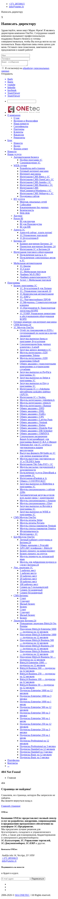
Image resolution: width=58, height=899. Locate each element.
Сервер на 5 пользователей (34, 587)
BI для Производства (31, 224)
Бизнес (23, 606)
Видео (17, 146)
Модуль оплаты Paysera (32, 523)
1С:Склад (25, 268)
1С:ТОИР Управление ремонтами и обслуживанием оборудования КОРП (38, 316)
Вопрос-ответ (21, 148)
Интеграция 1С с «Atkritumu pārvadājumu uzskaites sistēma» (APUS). (35, 392)
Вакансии (19, 134)
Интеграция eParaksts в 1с (33, 478)
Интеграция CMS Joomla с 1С (35, 182)
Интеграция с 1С (29, 534)
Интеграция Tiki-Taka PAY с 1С (36, 464)
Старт (23, 598)
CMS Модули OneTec (25, 517)
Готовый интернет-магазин (34, 171)
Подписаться (38, 879)
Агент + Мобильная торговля (35, 280)
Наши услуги (14, 154)
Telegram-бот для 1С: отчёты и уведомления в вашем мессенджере (36, 447)
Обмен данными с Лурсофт (34, 545)
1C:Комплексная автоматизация (37, 294)
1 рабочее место (28, 573)
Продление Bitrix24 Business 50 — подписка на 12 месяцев (38, 658)
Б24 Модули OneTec (24, 537)
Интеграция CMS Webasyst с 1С (37, 193)
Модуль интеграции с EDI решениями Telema (33, 354)
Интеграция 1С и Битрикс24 (35, 249)
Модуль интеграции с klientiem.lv (37, 400)
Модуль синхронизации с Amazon (38, 500)
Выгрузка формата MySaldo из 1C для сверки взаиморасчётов (38, 454)
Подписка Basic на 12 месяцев (36, 754)
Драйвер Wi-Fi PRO (30, 274)
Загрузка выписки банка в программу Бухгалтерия (33, 340)
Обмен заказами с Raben (32, 425)
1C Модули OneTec (24, 327)
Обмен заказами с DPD (32, 408)
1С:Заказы (25, 266)
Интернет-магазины (30, 174)
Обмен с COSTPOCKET (33, 481)
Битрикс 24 (20, 241)
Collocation (25, 204)
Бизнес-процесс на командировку (37, 550)
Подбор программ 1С (31, 160)
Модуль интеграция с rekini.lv (35, 402)
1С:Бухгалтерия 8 (29, 238)
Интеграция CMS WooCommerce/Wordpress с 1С (35, 189)
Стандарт (25, 601)
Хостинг (18, 215)
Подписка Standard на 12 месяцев (37, 749)
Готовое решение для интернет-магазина (35, 322)
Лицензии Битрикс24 (25, 620)
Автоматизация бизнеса (26, 157)
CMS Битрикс (21, 595)
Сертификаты (21, 126)
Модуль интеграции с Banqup (35, 405)
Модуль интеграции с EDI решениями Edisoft (33, 359)
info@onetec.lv (16, 6)
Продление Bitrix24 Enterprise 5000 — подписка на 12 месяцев (38, 630)
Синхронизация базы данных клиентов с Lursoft (35, 345)
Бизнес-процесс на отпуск (33, 553)
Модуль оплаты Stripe (31, 520)
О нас (17, 118)
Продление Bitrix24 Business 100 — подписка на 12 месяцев (37, 652)
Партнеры (19, 129)
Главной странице (10, 806)
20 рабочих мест (28, 578)
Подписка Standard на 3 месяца (36, 752)
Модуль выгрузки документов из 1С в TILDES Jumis (37, 460)
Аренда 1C (19, 229)
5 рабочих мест (28, 570)
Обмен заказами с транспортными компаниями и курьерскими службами (38, 366)
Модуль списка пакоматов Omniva (38, 528)
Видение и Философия (26, 120)
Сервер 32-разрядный (31, 590)
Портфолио (13, 760)
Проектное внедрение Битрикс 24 (38, 246)
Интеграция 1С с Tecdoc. (33, 397)
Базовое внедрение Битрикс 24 (36, 243)
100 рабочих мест (29, 584)
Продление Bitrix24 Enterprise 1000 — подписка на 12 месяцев (38, 636)
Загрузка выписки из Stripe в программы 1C (35, 379)
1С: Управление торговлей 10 (35, 291)
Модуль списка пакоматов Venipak (38, 525)
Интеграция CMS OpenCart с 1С (37, 179)
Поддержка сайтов (29, 196)
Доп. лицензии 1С (23, 567)
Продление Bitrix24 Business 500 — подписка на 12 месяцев (37, 641)
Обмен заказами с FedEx (33, 414)
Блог (9, 140)
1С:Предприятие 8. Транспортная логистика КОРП (37, 309)
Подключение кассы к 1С (33, 254)
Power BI (18, 218)
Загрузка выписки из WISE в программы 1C (35, 513)
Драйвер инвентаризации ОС (35, 277)
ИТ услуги (19, 199)
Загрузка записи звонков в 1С (35, 349)
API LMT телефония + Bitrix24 (36, 548)
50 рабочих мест (28, 581)
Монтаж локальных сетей (33, 201)
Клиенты (18, 132)
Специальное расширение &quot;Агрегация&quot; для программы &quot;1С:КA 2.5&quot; (38, 439)
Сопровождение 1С (30, 162)
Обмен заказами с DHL (32, 411)
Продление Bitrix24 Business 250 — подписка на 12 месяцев (37, 647)
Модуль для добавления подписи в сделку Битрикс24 (38, 563)
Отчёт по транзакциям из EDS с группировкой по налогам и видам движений (38, 333)
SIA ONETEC (22, 895)
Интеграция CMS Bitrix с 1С (35, 176)
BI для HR (25, 227)
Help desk (25, 213)
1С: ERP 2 (25, 296)
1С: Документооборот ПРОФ (35, 299)
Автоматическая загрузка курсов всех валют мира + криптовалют (37, 496)
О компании (13, 115)
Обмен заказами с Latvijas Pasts (36, 419)
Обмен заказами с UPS (32, 416)
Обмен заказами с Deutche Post (36, 428)
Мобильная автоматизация (28, 263)
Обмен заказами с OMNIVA (34, 433)
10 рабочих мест (28, 576)
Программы (13, 282)
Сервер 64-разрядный (31, 592)
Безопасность (27, 210)
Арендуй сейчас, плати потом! (36, 232)
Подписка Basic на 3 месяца (34, 757)
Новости (18, 143)
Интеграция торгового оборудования (33, 252)
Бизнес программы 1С (25, 285)
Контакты (12, 763)
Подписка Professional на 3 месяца (38, 746)
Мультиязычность (29, 531)
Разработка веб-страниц (32, 168)
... (8, 765)
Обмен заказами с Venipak (33, 422)
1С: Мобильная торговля (33, 271)
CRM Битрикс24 (22, 324)
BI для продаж (27, 221)
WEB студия (20, 165)
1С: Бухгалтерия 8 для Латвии (36, 288)
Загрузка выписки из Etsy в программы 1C (34, 384)
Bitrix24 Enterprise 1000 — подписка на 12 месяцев (33, 664)
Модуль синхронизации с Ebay (36, 503)
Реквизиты (19, 137)
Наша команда (21, 123)
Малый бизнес (27, 604)
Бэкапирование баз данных (34, 207)
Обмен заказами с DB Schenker (36, 430)
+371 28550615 (17, 3)
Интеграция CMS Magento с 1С (36, 185)
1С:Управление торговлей (33, 235)
